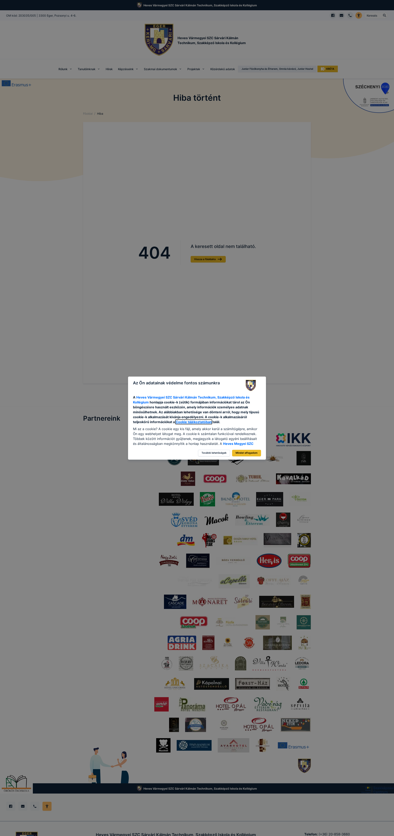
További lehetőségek (214, 452)
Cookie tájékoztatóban (194, 422)
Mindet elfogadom (247, 452)
